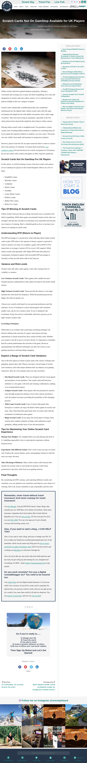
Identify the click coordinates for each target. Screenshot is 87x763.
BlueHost (17, 550)
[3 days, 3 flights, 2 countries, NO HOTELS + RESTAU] (33, 737)
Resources (54, 6)
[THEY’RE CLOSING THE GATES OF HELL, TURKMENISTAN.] (76, 737)
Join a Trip (33, 6)
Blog (26, 6)
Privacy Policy (80, 759)
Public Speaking (43, 6)
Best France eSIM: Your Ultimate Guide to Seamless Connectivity (44, 687)
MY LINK (14, 520)
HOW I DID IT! (77, 6)
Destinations (64, 6)
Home (11, 26)
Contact (64, 760)
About (21, 6)
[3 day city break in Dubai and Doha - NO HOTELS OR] (54, 737)
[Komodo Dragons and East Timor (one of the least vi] (11, 737)
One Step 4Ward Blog (22, 26)
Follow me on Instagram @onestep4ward (44, 700)
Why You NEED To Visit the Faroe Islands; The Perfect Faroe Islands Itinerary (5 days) (72, 108)
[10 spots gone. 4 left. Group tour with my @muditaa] (76, 715)
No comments (57, 30)
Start (16, 6)
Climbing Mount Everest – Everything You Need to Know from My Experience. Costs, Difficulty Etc (72, 56)
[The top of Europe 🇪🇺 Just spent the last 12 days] (11, 715)
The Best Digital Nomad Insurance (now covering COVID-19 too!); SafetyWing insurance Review (73, 78)
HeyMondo (12, 506)
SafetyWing (12, 582)
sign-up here (26, 517)
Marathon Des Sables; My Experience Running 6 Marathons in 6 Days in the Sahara (72, 101)
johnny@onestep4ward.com (35, 563)
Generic (34, 26)
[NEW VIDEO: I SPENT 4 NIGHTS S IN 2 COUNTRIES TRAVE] (33, 715)
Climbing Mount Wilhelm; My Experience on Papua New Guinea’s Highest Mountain (72, 130)
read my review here (14, 596)
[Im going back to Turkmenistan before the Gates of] (54, 715)
